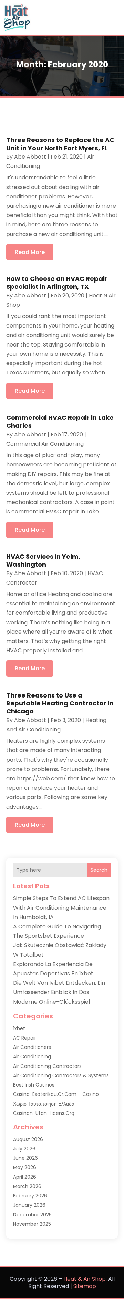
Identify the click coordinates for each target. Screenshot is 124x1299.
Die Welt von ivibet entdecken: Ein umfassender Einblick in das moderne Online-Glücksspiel (59, 992)
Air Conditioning (32, 1056)
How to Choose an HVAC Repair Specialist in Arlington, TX (56, 282)
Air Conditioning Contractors (47, 1066)
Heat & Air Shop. (85, 1279)
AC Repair (24, 1037)
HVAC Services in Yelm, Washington (43, 560)
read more (30, 252)
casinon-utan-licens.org (43, 1113)
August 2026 (28, 1139)
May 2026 (24, 1167)
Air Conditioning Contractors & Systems (61, 1075)
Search (99, 869)
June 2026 (25, 1158)
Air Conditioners (32, 1047)
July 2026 (24, 1148)
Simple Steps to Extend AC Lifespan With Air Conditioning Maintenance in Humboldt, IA (61, 907)
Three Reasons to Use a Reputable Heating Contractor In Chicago (59, 703)
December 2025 (32, 1214)
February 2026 (30, 1195)
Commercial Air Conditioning (45, 444)
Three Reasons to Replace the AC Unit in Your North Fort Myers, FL (60, 143)
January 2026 (29, 1205)
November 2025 (32, 1224)
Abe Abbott (30, 157)
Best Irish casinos (33, 1084)
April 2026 (24, 1177)
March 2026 (27, 1186)
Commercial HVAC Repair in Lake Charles (60, 421)
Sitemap (84, 1286)
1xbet (19, 1028)
